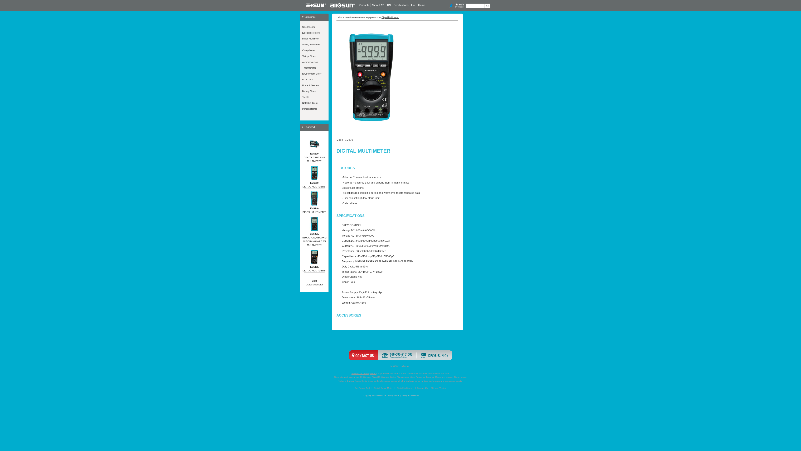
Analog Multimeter (311, 44)
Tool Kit (306, 97)
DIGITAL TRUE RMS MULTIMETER (314, 157)
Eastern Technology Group (364, 373)
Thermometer (309, 68)
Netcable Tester (310, 103)
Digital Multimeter (310, 38)
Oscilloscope (308, 27)
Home (421, 5)
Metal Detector (309, 109)
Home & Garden (310, 85)
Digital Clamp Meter (383, 388)
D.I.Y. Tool (307, 79)
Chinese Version (438, 388)
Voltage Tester (309, 56)
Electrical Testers (311, 33)
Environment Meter (311, 73)
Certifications (401, 5)
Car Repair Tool (362, 388)
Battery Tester (309, 91)
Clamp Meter (308, 50)
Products (364, 5)
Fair (413, 5)
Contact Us (422, 388)
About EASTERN (381, 5)
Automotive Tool (310, 62)
